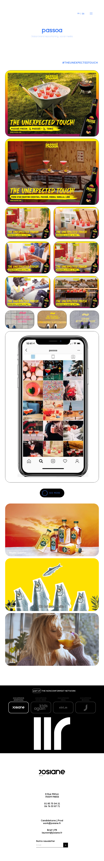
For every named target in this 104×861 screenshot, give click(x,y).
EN (83, 13)
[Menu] (90, 13)
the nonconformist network (54, 691)
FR (78, 13)
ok (65, 845)
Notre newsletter (45, 841)
